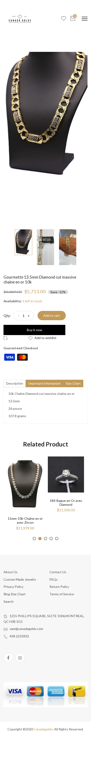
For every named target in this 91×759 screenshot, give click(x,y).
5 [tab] (56, 538)
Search (9, 601)
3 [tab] (45, 538)
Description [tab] (14, 383)
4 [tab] (51, 538)
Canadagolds (43, 729)
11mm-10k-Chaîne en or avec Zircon (25, 520)
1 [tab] (34, 538)
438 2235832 (19, 636)
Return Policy (59, 587)
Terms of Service (61, 594)
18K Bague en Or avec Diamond (66, 502)
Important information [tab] (44, 383)
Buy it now (34, 330)
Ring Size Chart (15, 594)
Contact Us (57, 572)
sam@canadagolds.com (26, 629)
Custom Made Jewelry (20, 579)
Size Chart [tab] (73, 383)
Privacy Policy (13, 587)
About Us (11, 572)
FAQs (53, 579)
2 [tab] (40, 538)
